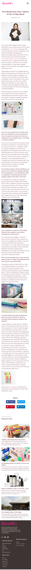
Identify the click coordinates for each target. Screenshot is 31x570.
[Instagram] (2, 537)
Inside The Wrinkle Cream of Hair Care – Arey (14, 488)
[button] (27, 3)
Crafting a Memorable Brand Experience (13, 439)
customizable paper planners (10, 58)
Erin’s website (12, 387)
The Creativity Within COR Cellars (11, 512)
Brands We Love (15, 17)
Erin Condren (14, 49)
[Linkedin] (5, 537)
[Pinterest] (8, 537)
